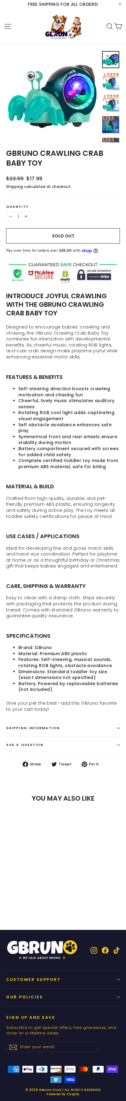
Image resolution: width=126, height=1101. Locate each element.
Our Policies (24, 997)
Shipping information (33, 728)
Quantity (17, 207)
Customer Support (33, 979)
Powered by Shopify (62, 1094)
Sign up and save (30, 1017)
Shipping (14, 186)
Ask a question (24, 745)
